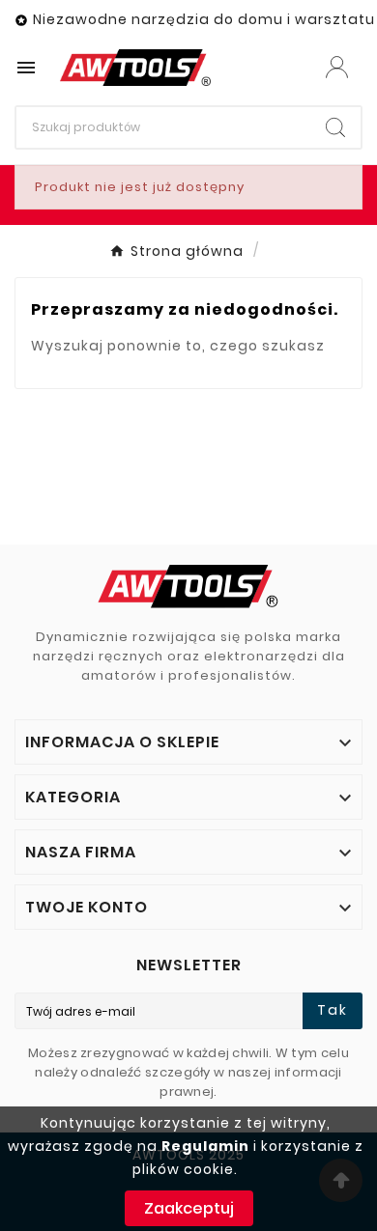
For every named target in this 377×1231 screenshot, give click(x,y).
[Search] (335, 127)
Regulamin (205, 1146)
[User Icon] (337, 67)
